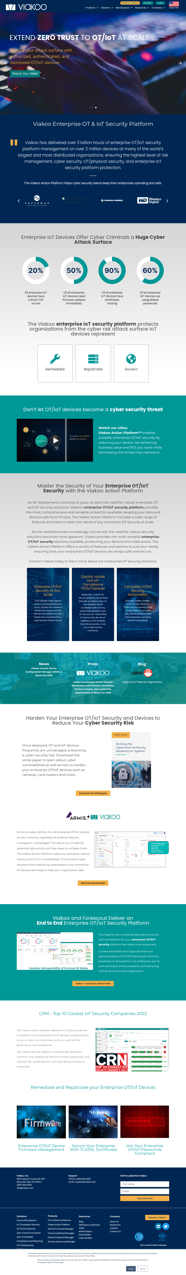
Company (157, 7)
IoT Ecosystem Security (28, 1224)
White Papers (85, 1231)
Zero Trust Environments (29, 1233)
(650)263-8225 (83, 1179)
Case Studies (85, 1238)
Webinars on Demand (89, 1225)
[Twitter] (165, 1226)
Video (81, 1228)
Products (90, 7)
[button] (6, 63)
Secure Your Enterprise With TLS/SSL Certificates (93, 1147)
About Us (114, 1221)
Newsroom (115, 1225)
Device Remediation (27, 1220)
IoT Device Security (26, 1229)
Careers (114, 1228)
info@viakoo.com (25, 1188)
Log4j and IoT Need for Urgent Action (142, 682)
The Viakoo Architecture (59, 1220)
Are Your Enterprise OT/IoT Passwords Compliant (144, 1149)
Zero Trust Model (25, 1237)
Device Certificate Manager (61, 1233)
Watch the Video (24, 74)
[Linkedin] (158, 1226)
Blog (81, 1221)
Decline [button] (142, 1269)
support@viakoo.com (85, 1182)
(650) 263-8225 (24, 1185)
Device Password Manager (61, 1237)
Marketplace (123, 7)
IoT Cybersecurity (25, 1245)
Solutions (105, 7)
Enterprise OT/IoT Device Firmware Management (41, 1147)
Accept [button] (130, 1269)
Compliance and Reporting (30, 1241)
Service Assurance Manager (61, 1241)
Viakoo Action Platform (59, 1224)
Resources (140, 7)
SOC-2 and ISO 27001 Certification (153, 1245)
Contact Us (115, 1231)
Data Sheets (85, 1234)
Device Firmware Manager (60, 1229)
